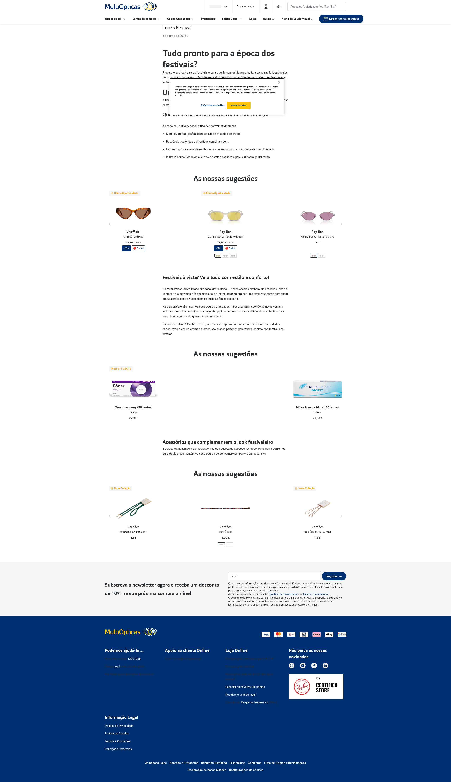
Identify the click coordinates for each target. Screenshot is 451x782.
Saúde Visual (230, 19)
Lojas (252, 19)
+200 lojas (134, 658)
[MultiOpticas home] (131, 632)
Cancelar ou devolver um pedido (245, 687)
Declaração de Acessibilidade (207, 770)
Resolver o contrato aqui (240, 694)
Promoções (208, 19)
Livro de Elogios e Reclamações (285, 763)
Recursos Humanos (214, 763)
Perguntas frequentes (254, 702)
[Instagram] (291, 665)
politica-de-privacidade (284, 594)
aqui (117, 666)
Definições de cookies (213, 105)
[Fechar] (279, 82)
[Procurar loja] (266, 6)
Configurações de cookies (246, 770)
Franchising (237, 763)
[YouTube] (303, 665)
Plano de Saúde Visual (296, 19)
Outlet (267, 19)
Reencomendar (246, 6)
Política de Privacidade (119, 725)
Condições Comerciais (119, 749)
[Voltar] (110, 224)
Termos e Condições (117, 741)
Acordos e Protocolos (184, 763)
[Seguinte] (341, 224)
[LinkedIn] (325, 665)
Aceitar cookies (239, 105)
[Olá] (218, 6)
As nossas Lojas (156, 763)
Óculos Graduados (178, 19)
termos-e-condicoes (315, 594)
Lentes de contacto (144, 19)
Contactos (254, 763)
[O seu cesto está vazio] (279, 6)
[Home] (131, 6)
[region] (226, 96)
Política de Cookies (117, 733)
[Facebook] (314, 665)
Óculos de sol (113, 19)
